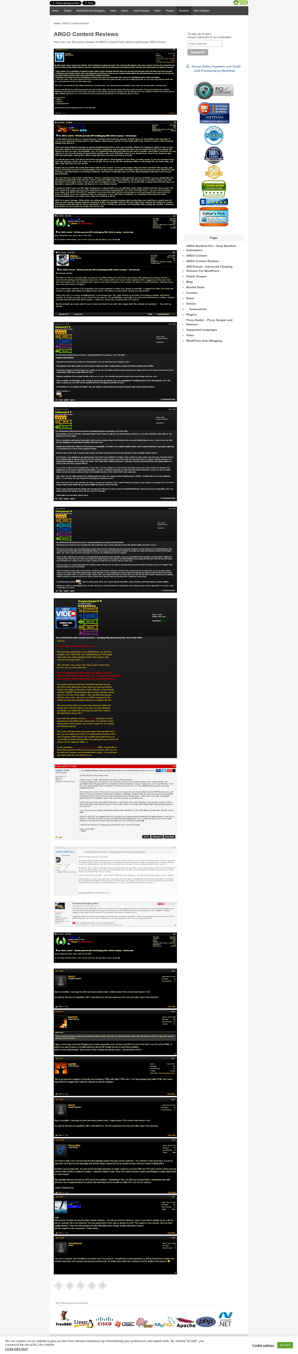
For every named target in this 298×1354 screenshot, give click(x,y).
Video (113, 10)
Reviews (184, 10)
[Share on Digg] (103, 1285)
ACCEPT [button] (285, 1345)
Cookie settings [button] (263, 1345)
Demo (124, 10)
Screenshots (198, 309)
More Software (202, 10)
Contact (191, 292)
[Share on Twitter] (70, 1285)
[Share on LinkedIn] (92, 1285)
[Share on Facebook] (59, 1285)
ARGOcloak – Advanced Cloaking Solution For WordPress (209, 268)
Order (157, 10)
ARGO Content (196, 255)
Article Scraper (141, 10)
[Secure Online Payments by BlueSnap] (214, 70)
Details (68, 10)
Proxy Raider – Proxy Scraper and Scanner (209, 322)
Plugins (170, 10)
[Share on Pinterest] (81, 1285)
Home (55, 10)
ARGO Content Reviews (202, 261)
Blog (189, 281)
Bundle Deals (195, 287)
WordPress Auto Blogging (91, 10)
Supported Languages (201, 329)
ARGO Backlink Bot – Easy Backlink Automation (211, 248)
